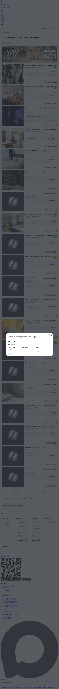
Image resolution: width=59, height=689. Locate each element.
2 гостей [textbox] (37, 347)
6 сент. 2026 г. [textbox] (24, 347)
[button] (29, 343)
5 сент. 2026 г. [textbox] (11, 347)
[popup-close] (50, 335)
